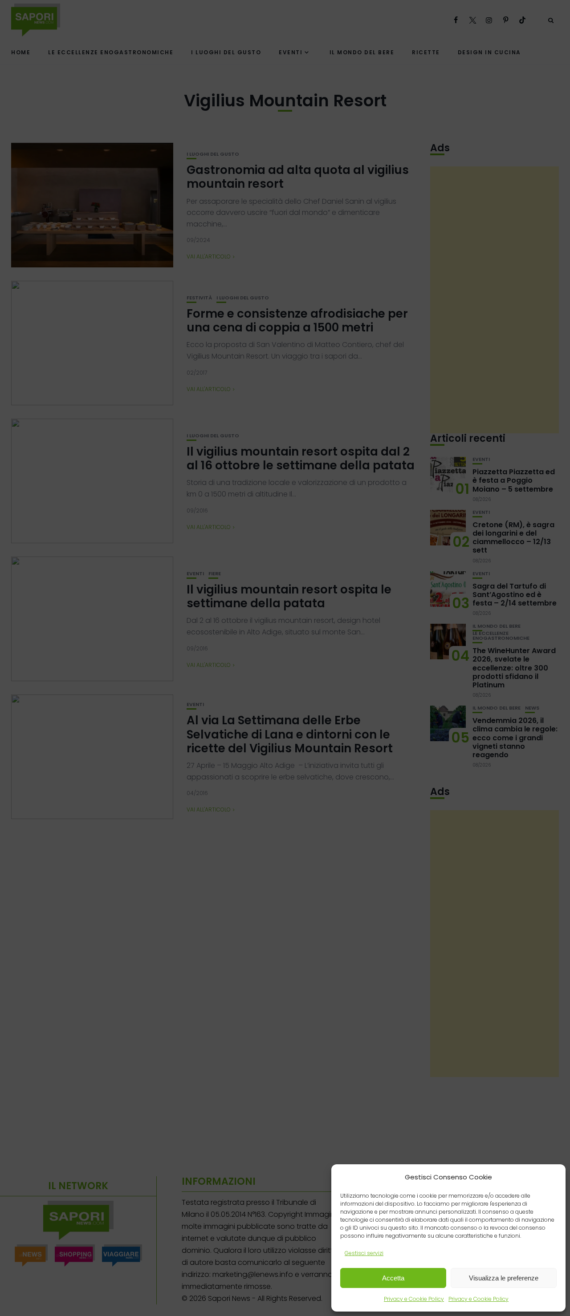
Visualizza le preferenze (503, 1278)
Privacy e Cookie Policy (414, 1299)
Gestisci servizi (364, 1253)
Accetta (393, 1278)
